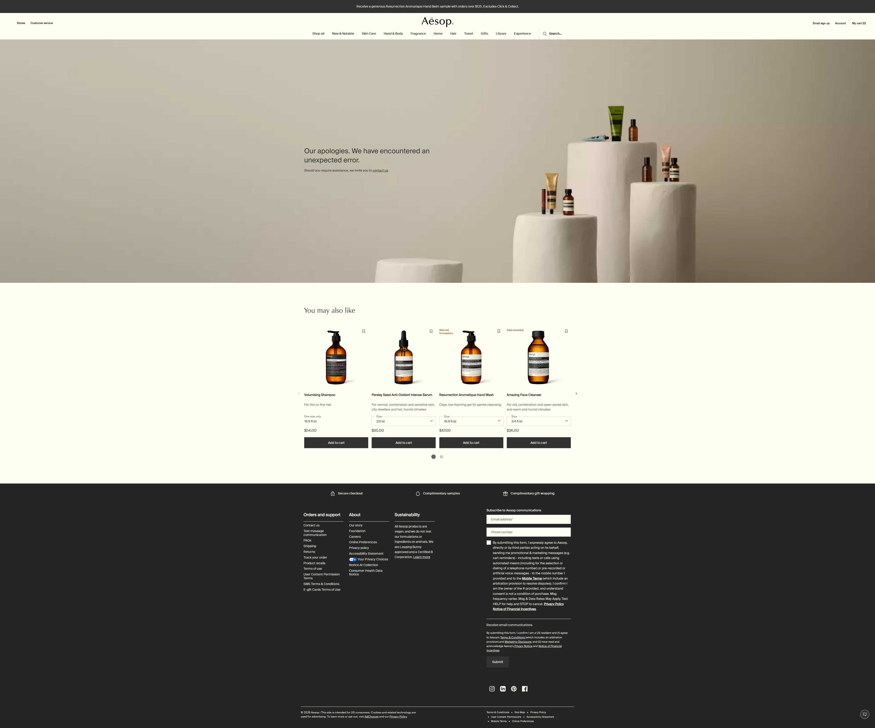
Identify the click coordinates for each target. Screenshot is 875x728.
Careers (355, 537)
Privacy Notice (523, 646)
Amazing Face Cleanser (524, 395)
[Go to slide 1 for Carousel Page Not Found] (434, 457)
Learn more (421, 557)
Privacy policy (359, 548)
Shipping (310, 546)
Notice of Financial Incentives (514, 609)
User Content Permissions (506, 716)
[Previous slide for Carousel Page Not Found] (298, 393)
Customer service (42, 23)
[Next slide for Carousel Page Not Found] (576, 393)
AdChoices (371, 716)
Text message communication (315, 533)
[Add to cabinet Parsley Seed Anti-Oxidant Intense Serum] (431, 331)
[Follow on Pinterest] (513, 689)
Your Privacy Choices (372, 559)
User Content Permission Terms (322, 576)
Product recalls (314, 563)
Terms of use (313, 569)
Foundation (357, 531)
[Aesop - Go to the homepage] (437, 22)
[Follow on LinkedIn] (502, 689)
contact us (380, 171)
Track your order (315, 557)
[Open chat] (864, 714)
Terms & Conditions (512, 637)
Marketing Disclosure (518, 642)
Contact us (311, 525)
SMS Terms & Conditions (321, 584)
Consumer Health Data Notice (366, 573)
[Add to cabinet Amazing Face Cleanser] (566, 331)
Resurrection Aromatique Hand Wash (466, 395)
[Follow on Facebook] (524, 689)
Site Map (520, 712)
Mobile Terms (532, 579)
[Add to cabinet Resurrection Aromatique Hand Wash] (499, 331)
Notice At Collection (363, 565)
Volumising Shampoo (319, 395)
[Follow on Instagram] (491, 689)
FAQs (307, 540)
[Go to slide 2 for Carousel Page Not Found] (441, 457)
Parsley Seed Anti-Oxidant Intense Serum (402, 395)
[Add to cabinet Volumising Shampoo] (363, 331)
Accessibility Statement (366, 554)
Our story (356, 525)
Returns (309, 552)
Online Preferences (363, 542)
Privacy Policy (554, 604)
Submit (497, 662)
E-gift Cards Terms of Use (322, 590)
